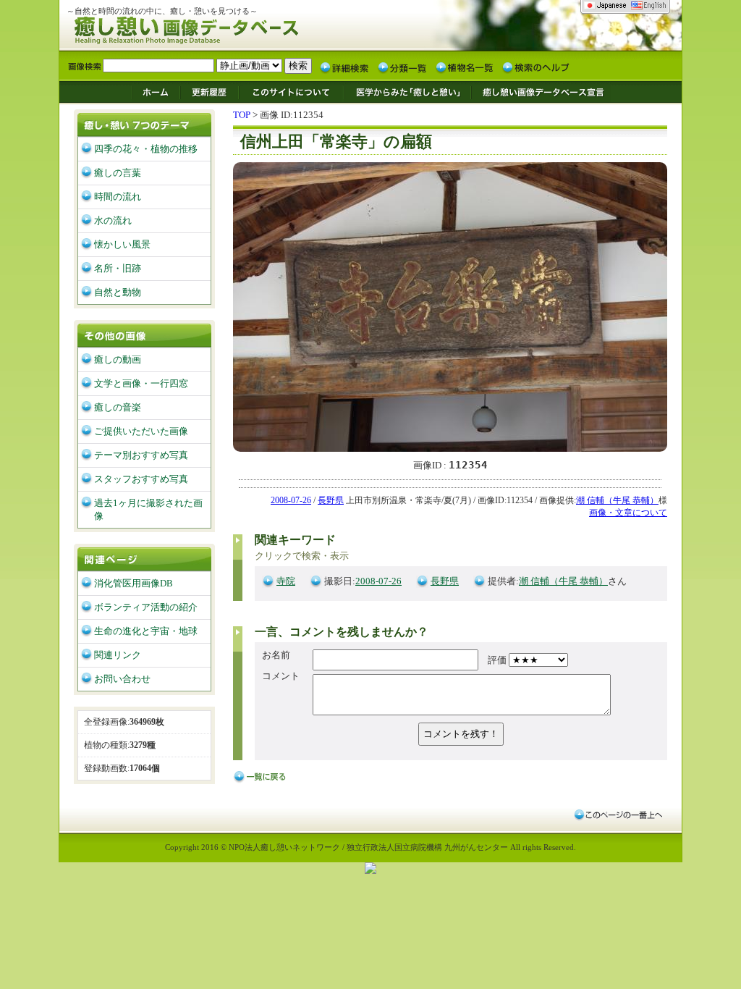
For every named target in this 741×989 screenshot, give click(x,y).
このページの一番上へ (617, 814)
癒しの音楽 (117, 407)
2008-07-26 (291, 500)
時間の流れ (117, 196)
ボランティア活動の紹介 (146, 607)
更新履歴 (209, 91)
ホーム (155, 91)
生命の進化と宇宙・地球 (146, 631)
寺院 (285, 581)
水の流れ (113, 220)
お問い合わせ (122, 678)
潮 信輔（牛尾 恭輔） (617, 500)
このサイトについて (292, 91)
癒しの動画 (117, 359)
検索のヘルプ (535, 66)
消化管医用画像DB (133, 583)
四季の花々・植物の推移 (146, 148)
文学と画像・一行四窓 (141, 383)
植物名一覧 (464, 66)
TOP (241, 114)
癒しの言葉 (117, 172)
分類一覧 (402, 66)
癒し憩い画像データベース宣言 (540, 91)
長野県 (331, 500)
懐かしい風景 (122, 244)
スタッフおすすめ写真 (141, 479)
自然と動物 (117, 292)
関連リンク (117, 654)
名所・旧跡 (117, 268)
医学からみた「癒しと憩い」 (407, 91)
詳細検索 (344, 66)
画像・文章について (628, 513)
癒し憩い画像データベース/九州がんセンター (222, 28)
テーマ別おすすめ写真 (141, 455)
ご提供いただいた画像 (141, 431)
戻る (262, 777)
